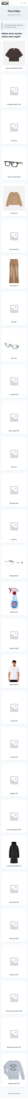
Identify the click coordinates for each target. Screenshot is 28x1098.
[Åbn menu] (25, 3)
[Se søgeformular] (21, 3)
